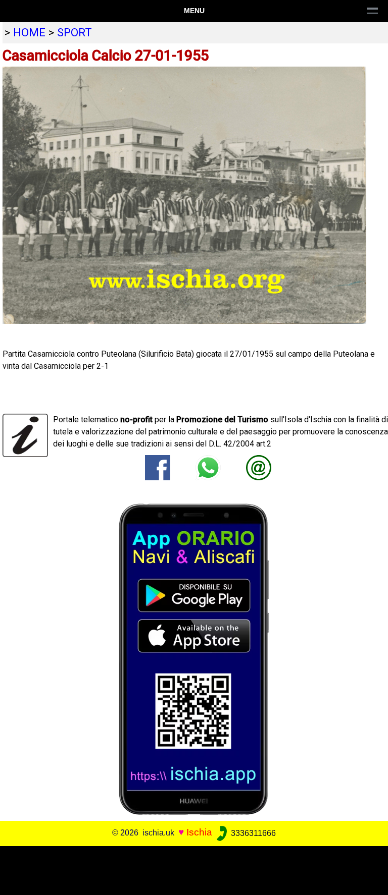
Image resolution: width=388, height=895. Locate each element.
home (29, 32)
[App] (194, 658)
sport (74, 32)
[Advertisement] (190, 868)
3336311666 (252, 833)
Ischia (199, 832)
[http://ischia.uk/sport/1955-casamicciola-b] (258, 467)
